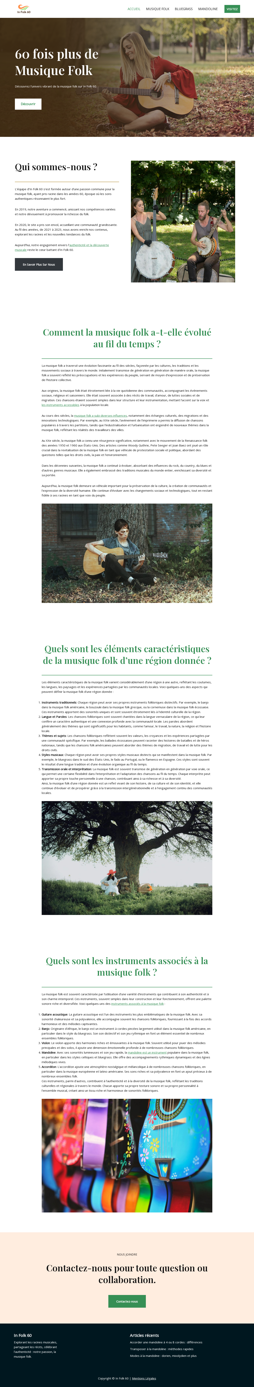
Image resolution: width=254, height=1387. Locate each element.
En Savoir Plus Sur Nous (39, 264)
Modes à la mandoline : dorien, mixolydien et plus (163, 1356)
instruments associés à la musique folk (137, 1004)
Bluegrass (184, 9)
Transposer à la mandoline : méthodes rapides (161, 1349)
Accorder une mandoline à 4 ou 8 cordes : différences (166, 1342)
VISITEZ (232, 9)
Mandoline (208, 9)
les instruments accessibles (60, 405)
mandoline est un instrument (147, 1052)
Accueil (134, 9)
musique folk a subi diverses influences (100, 416)
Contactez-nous (127, 1301)
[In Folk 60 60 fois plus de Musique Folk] (24, 9)
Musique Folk (157, 9)
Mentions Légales (144, 1378)
